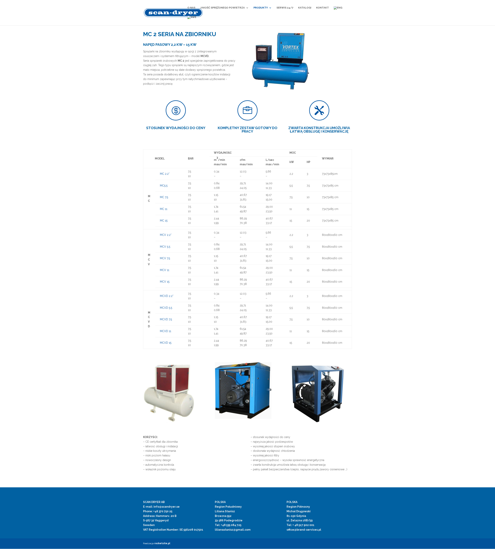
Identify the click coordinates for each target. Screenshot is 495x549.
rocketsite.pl (162, 543)
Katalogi (304, 7)
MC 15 (163, 220)
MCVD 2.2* (166, 296)
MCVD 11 (165, 331)
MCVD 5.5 (166, 307)
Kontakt (322, 7)
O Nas (191, 7)
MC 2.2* (165, 173)
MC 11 (163, 209)
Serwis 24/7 (285, 7)
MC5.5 (163, 185)
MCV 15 (164, 281)
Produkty (260, 7)
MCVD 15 (165, 342)
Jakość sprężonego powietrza (222, 7)
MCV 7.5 (165, 258)
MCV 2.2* (166, 234)
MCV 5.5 (165, 246)
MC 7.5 (164, 197)
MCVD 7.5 (166, 319)
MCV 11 (164, 270)
